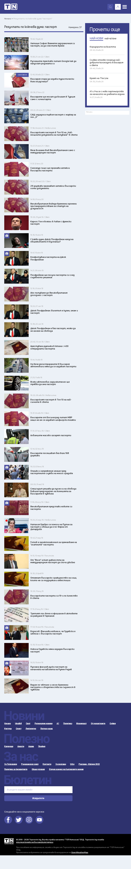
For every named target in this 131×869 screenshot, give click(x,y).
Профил (41, 746)
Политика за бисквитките (15, 769)
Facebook (8, 820)
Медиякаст (81, 723)
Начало (7, 723)
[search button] (110, 7)
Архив (31, 746)
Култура (8, 728)
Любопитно (31, 728)
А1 (58, 723)
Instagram (29, 820)
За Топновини (10, 764)
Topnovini (9, 841)
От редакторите (98, 723)
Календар (8, 746)
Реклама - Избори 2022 (89, 764)
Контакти (47, 764)
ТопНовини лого (10, 6)
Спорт (18, 728)
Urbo (72, 764)
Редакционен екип (29, 764)
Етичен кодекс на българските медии (66, 769)
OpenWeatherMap (79, 852)
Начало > (8, 18)
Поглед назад (46, 728)
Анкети (20, 746)
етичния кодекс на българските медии (34, 842)
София (113, 723)
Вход (118, 7)
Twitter (19, 820)
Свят (28, 723)
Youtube (39, 820)
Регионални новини (44, 723)
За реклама (60, 764)
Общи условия (38, 769)
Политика (67, 723)
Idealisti (18, 723)
